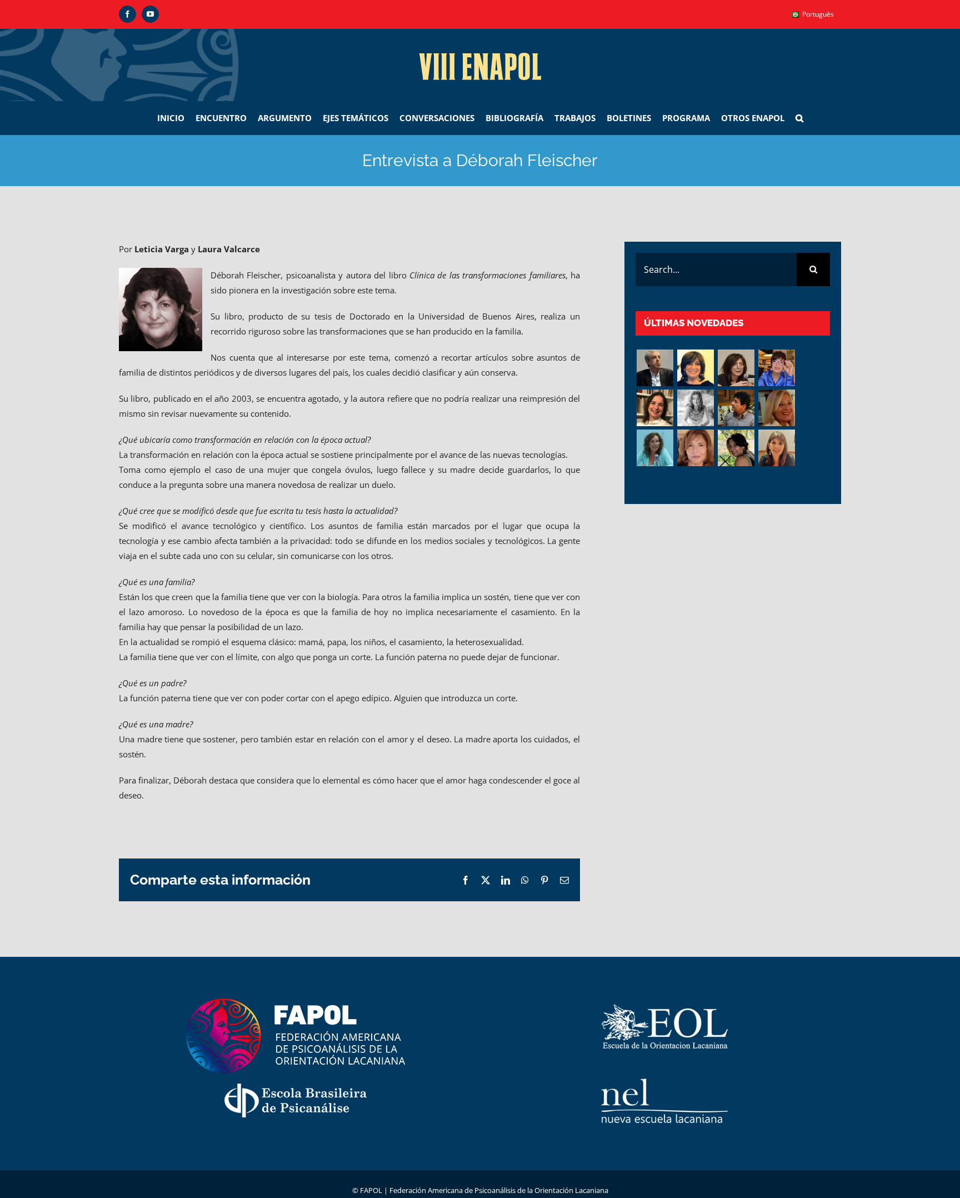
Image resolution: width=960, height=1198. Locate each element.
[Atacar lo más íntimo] (776, 408)
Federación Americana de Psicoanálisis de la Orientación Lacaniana (498, 1190)
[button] (799, 117)
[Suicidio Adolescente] (695, 448)
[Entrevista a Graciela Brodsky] (695, 368)
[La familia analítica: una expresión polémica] (736, 368)
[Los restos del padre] (776, 448)
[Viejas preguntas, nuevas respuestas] (655, 448)
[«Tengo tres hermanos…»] (776, 368)
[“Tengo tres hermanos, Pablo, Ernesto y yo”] (655, 408)
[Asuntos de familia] (655, 368)
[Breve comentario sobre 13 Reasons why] (736, 448)
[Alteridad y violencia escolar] (736, 408)
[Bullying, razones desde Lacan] (695, 408)
